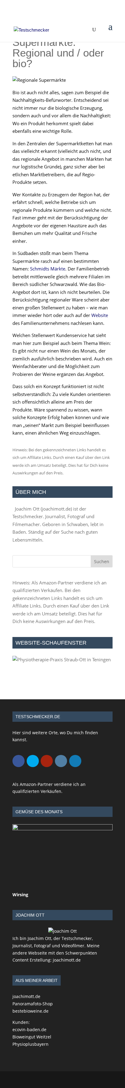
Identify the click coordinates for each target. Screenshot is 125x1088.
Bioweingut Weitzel (31, 1037)
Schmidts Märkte (47, 269)
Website (99, 315)
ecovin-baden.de (29, 1029)
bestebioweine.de (30, 1011)
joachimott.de (56, 509)
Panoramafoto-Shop (32, 1004)
